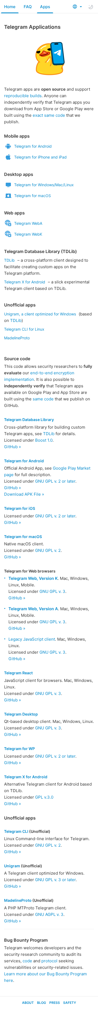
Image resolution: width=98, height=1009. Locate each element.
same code (43, 398)
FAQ (28, 6)
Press (54, 1003)
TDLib (9, 260)
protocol (49, 960)
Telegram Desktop (21, 714)
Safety (69, 1003)
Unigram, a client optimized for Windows (40, 314)
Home (10, 6)
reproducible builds (23, 95)
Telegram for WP (19, 748)
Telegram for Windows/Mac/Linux (44, 184)
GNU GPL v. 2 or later (55, 481)
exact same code (49, 115)
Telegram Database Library (29, 419)
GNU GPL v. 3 (52, 591)
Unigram (12, 865)
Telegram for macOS (32, 195)
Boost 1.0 (44, 440)
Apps (45, 6)
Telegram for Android (33, 146)
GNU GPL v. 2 (48, 550)
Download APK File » (24, 494)
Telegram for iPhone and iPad (40, 157)
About (28, 1003)
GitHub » (12, 446)
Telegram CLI (16, 831)
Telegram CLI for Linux (24, 329)
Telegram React (18, 672)
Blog (41, 1003)
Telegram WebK (28, 234)
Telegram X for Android (24, 282)
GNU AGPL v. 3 (49, 914)
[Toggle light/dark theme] (90, 7)
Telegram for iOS (19, 508)
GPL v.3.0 (44, 797)
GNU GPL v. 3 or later (55, 879)
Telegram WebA (28, 223)
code (27, 960)
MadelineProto (17, 338)
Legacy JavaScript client (31, 639)
